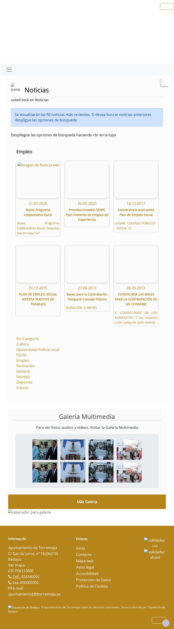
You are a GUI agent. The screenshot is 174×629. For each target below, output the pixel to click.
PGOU (21, 355)
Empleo (22, 360)
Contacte (84, 554)
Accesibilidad (87, 573)
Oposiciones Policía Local (37, 349)
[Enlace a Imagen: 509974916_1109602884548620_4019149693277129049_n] (73, 449)
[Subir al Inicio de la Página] (165, 623)
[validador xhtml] (155, 554)
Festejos (23, 376)
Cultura (22, 344)
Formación (25, 365)
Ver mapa (16, 565)
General (23, 371)
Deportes (24, 382)
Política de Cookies (92, 586)
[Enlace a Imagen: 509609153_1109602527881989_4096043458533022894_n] (44, 449)
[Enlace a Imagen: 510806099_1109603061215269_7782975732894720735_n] (101, 449)
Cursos (22, 387)
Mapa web (85, 560)
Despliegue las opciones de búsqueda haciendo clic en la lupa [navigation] (63, 134)
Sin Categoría (27, 338)
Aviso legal (85, 567)
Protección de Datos (93, 579)
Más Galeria (87, 501)
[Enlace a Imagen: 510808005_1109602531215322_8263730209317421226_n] (129, 449)
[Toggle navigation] (9, 69)
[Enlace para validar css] (155, 542)
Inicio (80, 548)
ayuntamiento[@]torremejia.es (34, 594)
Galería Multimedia (87, 416)
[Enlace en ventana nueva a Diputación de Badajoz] (24, 607)
